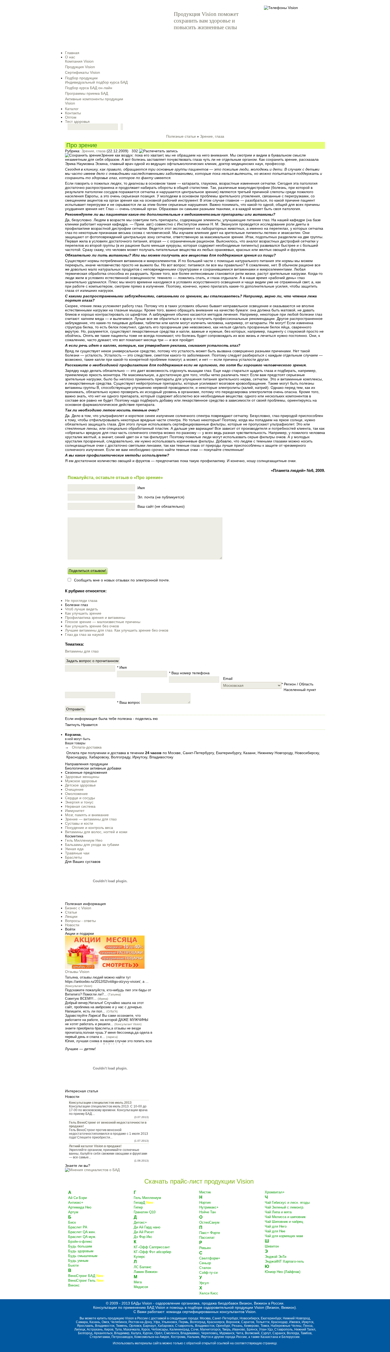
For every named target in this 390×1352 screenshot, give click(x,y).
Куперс (139, 1257)
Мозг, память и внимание (87, 815)
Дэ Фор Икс (143, 1237)
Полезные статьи (181, 136)
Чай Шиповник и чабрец (284, 1222)
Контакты (73, 113)
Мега (138, 1282)
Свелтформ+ (209, 1258)
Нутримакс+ (209, 1207)
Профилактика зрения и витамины (95, 617)
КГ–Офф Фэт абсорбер (152, 1252)
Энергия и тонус (79, 802)
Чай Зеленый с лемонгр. (284, 1207)
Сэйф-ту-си (208, 1273)
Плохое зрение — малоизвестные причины (102, 622)
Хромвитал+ (275, 1192)
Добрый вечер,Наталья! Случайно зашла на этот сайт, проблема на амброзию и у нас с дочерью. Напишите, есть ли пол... (104, 1007)
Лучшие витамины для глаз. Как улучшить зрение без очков (116, 630)
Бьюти (73, 1265)
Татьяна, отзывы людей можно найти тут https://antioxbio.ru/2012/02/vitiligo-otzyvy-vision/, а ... (107, 979)
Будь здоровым (80, 1251)
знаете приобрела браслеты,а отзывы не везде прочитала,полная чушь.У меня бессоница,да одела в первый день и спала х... (108, 1032)
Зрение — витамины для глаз (90, 819)
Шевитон (272, 1246)
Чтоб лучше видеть (81, 609)
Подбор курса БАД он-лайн (88, 88)
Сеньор (205, 1263)
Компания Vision (79, 61)
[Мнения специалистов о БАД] (92, 1170)
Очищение (74, 789)
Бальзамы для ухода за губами (92, 844)
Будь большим (80, 1246)
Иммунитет (74, 810)
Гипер (138, 1207)
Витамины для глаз (81, 651)
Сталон (205, 1268)
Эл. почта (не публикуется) (160, 497)
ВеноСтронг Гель (85, 1281)
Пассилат (207, 1238)
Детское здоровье (80, 785)
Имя (141, 488)
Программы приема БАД (86, 93)
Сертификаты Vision (82, 72)
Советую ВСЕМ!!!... (81, 999)
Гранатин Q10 (144, 1212)
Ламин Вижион (145, 1272)
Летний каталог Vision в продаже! (95, 1146)
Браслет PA (77, 1227)
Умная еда (74, 849)
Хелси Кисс (208, 1293)
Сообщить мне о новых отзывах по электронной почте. (122, 580)
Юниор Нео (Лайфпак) (282, 1272)
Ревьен (205, 1248)
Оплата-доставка (87, 747)
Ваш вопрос (128, 702)
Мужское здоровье (81, 781)
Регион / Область (297, 684)
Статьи (71, 912)
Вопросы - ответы (80, 921)
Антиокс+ (75, 1203)
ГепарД (143, 1203)
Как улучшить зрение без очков (92, 626)
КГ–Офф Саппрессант (152, 1247)
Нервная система (80, 806)
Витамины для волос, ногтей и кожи (96, 832)
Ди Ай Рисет (144, 1232)
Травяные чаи (77, 853)
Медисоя (141, 1287)
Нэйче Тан (207, 1212)
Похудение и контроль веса (89, 827)
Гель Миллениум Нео (83, 840)
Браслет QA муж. (82, 1237)
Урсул (204, 1283)
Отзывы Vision (77, 972)
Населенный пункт (298, 690)
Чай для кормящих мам (284, 1236)
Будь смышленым (82, 1256)
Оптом (70, 117)
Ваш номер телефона (189, 673)
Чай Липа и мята (278, 1212)
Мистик (205, 1192)
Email (226, 678)
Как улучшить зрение (83, 613)
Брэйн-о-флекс (80, 1242)
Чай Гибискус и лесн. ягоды (287, 1203)
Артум (73, 1212)
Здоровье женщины (82, 777)
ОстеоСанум (209, 1222)
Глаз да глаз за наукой (84, 634)
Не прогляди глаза (81, 600)
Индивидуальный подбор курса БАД (96, 82)
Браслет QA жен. (82, 1232)
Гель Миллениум (147, 1198)
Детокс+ (140, 1222)
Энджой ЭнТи (275, 1257)
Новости (72, 925)
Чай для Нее (275, 1231)
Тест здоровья (77, 121)
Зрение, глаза (212, 136)
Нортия (205, 1203)
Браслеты (73, 857)
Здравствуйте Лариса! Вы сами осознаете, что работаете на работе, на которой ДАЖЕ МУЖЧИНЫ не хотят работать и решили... (106, 1020)
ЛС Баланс (142, 1267)
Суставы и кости (79, 823)
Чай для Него (276, 1226)
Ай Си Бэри (77, 1198)
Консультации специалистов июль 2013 (100, 1103)
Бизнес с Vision (78, 908)
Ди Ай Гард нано (147, 1227)
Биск (72, 1222)
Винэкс (74, 1285)
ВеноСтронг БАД (85, 1276)
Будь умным (78, 1261)
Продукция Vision (80, 67)
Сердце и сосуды (80, 798)
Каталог (72, 109)
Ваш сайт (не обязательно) (161, 506)
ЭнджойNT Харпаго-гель (284, 1261)
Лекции (71, 916)
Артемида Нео (79, 1207)
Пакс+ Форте (209, 1233)
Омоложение (76, 794)
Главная (72, 53)
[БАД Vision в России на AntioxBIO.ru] (106, 28)
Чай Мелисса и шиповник (285, 1217)
